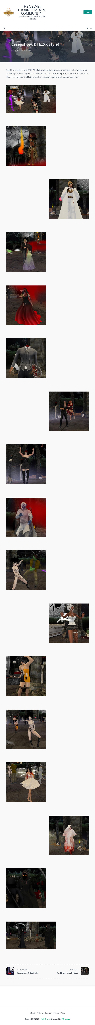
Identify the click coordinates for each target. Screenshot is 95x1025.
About (32, 1013)
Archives (40, 1013)
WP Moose (66, 1019)
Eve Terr (15, 50)
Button (87, 12)
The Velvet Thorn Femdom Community (32, 10)
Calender (48, 1013)
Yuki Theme (46, 1019)
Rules (63, 1013)
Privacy (56, 1013)
